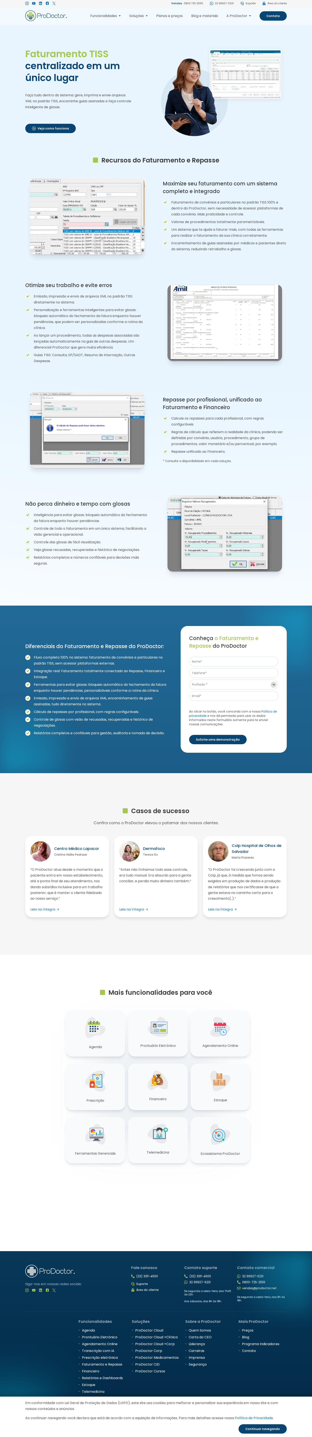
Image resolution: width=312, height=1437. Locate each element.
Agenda (88, 1330)
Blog (245, 1337)
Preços (247, 1330)
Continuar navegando (262, 1429)
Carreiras (196, 1350)
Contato (273, 16)
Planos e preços (169, 15)
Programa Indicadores (260, 1344)
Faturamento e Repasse (102, 1364)
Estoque (88, 1384)
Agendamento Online (100, 1344)
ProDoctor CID (147, 1364)
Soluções (138, 16)
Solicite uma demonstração (218, 739)
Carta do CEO (200, 1337)
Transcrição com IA (98, 1350)
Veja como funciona (53, 128)
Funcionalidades (105, 16)
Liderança (197, 1344)
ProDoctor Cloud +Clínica (156, 1337)
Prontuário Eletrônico (99, 1337)
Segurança (198, 1364)
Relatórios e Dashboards (102, 1378)
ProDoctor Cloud (149, 1330)
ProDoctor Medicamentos (157, 1357)
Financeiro (90, 1371)
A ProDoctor (238, 16)
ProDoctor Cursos (150, 1371)
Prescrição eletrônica (100, 1357)
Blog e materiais (204, 15)
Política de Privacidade (254, 1418)
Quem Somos (200, 1330)
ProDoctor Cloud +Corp (155, 1344)
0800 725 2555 (193, 3)
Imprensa (197, 1357)
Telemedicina (93, 1391)
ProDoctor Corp (148, 1350)
